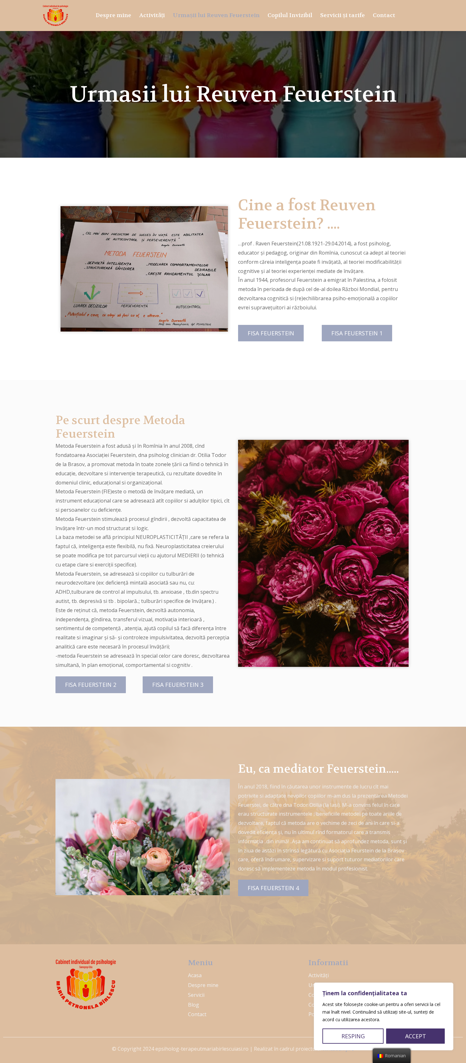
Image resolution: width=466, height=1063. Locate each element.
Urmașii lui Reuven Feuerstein (216, 15)
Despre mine (113, 15)
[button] (271, 333)
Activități (152, 15)
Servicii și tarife (342, 15)
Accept (415, 1036)
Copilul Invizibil (290, 15)
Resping (353, 1036)
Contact (384, 15)
